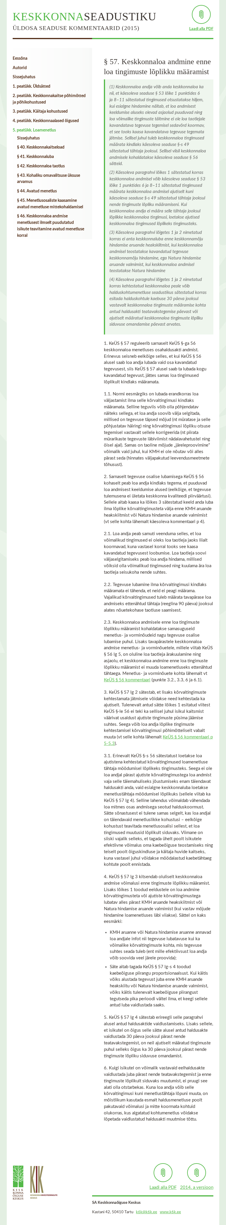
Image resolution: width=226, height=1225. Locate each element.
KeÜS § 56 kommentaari (127, 680)
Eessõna (20, 58)
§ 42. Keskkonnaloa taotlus (41, 166)
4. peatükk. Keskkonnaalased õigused (46, 121)
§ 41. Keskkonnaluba (35, 157)
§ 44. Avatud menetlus (37, 191)
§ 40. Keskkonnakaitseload (40, 147)
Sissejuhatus (24, 77)
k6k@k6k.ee (146, 1212)
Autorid (20, 68)
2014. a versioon (196, 1187)
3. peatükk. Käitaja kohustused (40, 111)
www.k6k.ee (170, 1212)
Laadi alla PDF (201, 29)
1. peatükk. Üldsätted (31, 86)
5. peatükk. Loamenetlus (34, 130)
